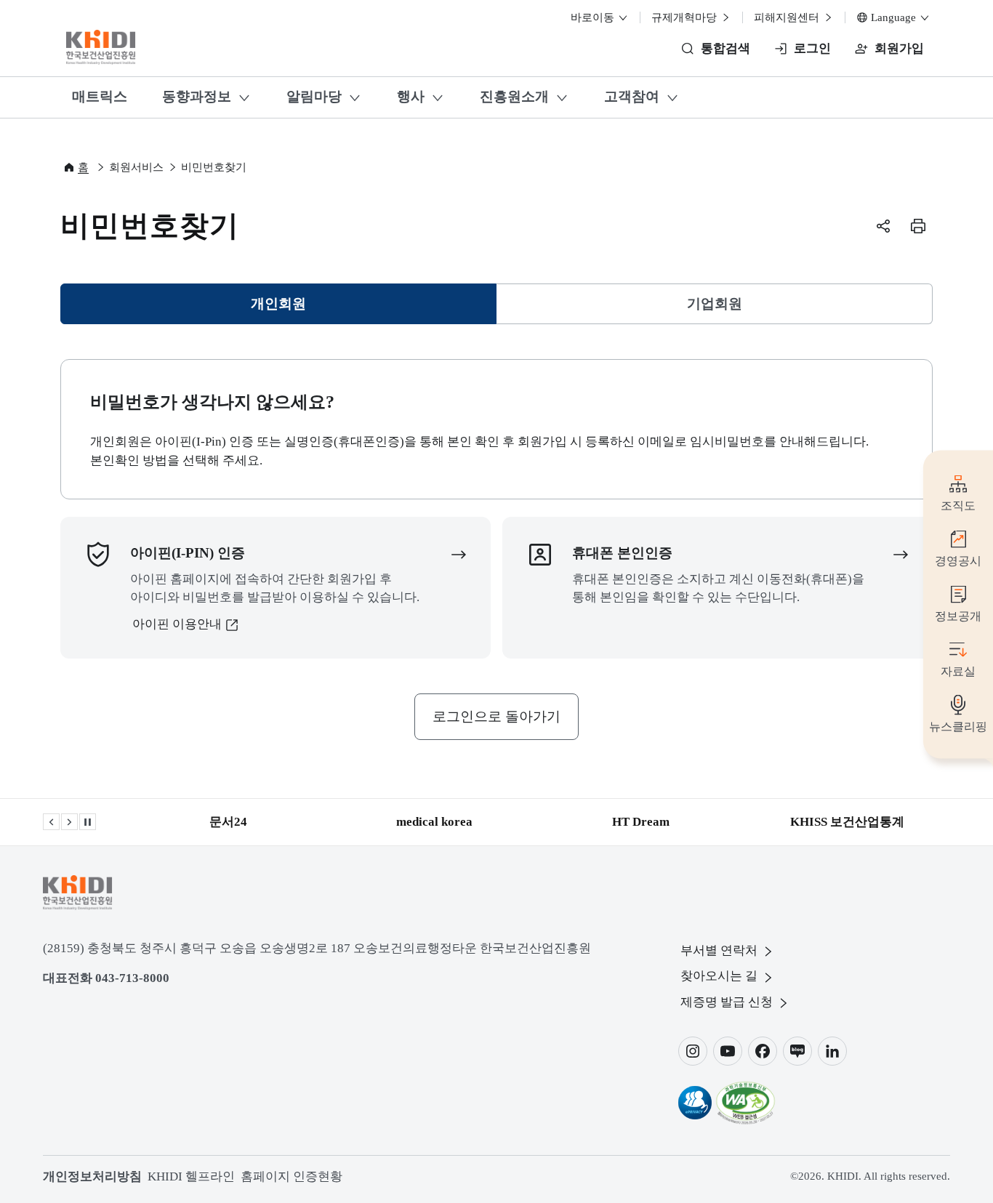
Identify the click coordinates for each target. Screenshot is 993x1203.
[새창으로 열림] (695, 1102)
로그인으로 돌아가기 (496, 716)
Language (893, 17)
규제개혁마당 (685, 17)
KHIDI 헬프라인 (191, 1176)
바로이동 (594, 17)
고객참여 (631, 96)
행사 (411, 96)
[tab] (278, 303)
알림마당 (314, 96)
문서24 (228, 822)
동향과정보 (196, 96)
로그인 (812, 48)
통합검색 (725, 48)
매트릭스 (99, 96)
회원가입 (899, 48)
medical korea (434, 822)
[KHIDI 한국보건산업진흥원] (101, 47)
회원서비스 (136, 167)
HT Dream (641, 822)
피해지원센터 (788, 17)
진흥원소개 (514, 96)
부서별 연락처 (718, 950)
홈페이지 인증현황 (291, 1176)
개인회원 (285, 308)
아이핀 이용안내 (177, 624)
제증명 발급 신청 (726, 1002)
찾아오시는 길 (718, 976)
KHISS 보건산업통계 (847, 822)
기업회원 (714, 303)
